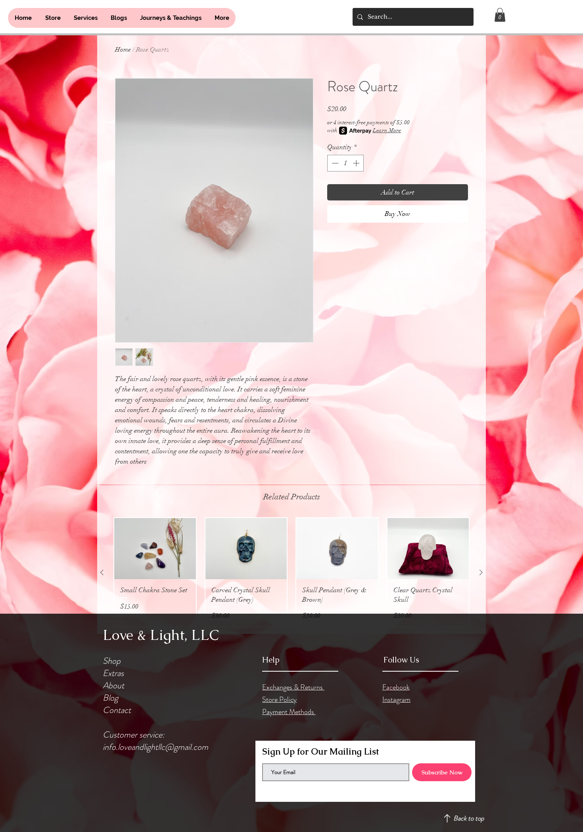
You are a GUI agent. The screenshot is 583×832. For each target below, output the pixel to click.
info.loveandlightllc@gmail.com (155, 747)
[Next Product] (481, 572)
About (113, 685)
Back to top (468, 818)
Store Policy (279, 699)
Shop (112, 661)
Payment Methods (289, 712)
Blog (110, 697)
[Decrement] (334, 163)
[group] (291, 572)
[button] (500, 15)
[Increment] (357, 163)
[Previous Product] (102, 572)
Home (123, 50)
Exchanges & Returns (293, 687)
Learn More (387, 130)
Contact (117, 710)
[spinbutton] (345, 163)
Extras (113, 673)
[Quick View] (155, 548)
